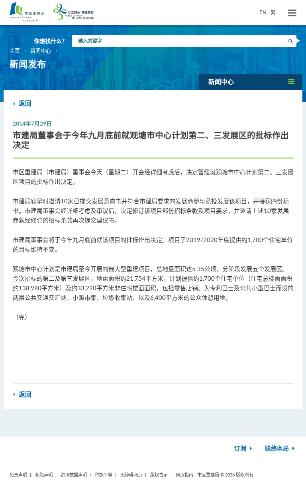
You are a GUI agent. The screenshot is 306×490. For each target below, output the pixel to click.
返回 (24, 103)
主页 (15, 50)
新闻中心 (40, 50)
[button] (250, 82)
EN (263, 12)
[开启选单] (292, 13)
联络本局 (277, 449)
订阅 (241, 449)
